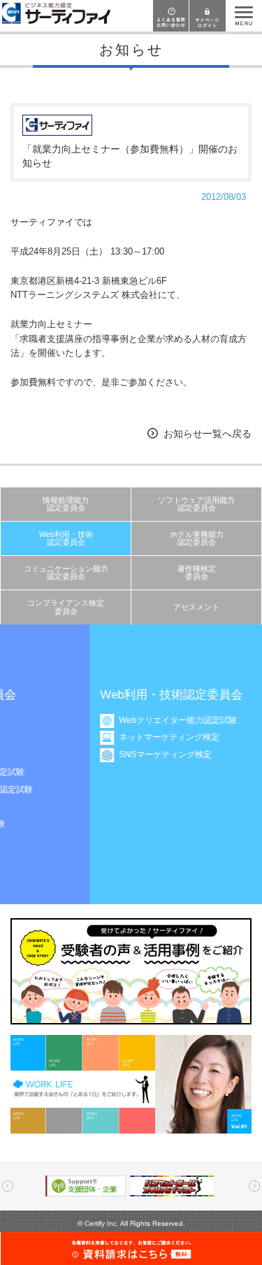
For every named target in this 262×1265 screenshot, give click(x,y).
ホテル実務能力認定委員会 (197, 538)
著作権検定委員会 (196, 572)
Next (254, 1186)
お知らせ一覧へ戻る (207, 433)
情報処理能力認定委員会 (66, 504)
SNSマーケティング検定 (103, 754)
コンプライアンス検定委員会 (65, 607)
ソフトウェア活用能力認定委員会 (196, 504)
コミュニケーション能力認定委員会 (66, 572)
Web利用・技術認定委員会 (66, 538)
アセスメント (196, 607)
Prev (7, 1186)
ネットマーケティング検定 (107, 737)
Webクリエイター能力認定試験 (116, 720)
